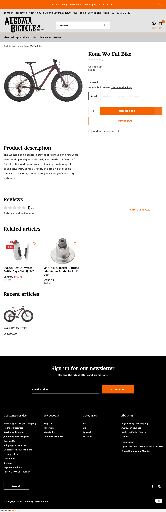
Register (48, 423)
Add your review (140, 209)
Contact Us (9, 440)
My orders (49, 427)
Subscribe (118, 389)
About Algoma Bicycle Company (20, 423)
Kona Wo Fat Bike (15, 328)
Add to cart (127, 111)
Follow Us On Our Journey (17, 471)
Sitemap (8, 462)
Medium (107, 96)
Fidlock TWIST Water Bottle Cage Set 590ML (19, 269)
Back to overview (12, 46)
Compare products (53, 436)
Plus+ (45, 501)
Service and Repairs (14, 432)
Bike (6, 37)
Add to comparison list (106, 131)
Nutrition (31, 37)
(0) (103, 59)
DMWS (37, 501)
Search (106, 25)
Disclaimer (9, 458)
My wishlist (49, 432)
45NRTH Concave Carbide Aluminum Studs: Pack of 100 (61, 271)
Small (93, 96)
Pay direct (125, 121)
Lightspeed (15, 510)
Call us (16, 485)
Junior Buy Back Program (16, 436)
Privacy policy (11, 454)
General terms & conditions (18, 449)
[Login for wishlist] (158, 111)
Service (56, 37)
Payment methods (13, 467)
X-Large (134, 96)
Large (121, 96)
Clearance (45, 37)
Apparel (20, 37)
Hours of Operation (14, 427)
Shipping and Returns (15, 445)
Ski (12, 37)
